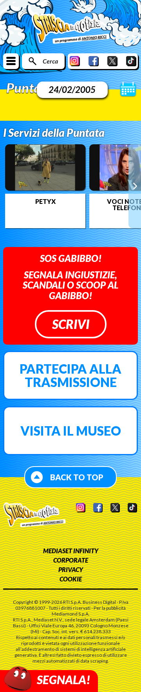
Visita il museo (70, 430)
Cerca (50, 61)
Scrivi (70, 324)
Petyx (45, 201)
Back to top (76, 477)
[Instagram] (75, 61)
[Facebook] (94, 61)
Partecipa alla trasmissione (70, 375)
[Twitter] (112, 61)
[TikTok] (131, 61)
